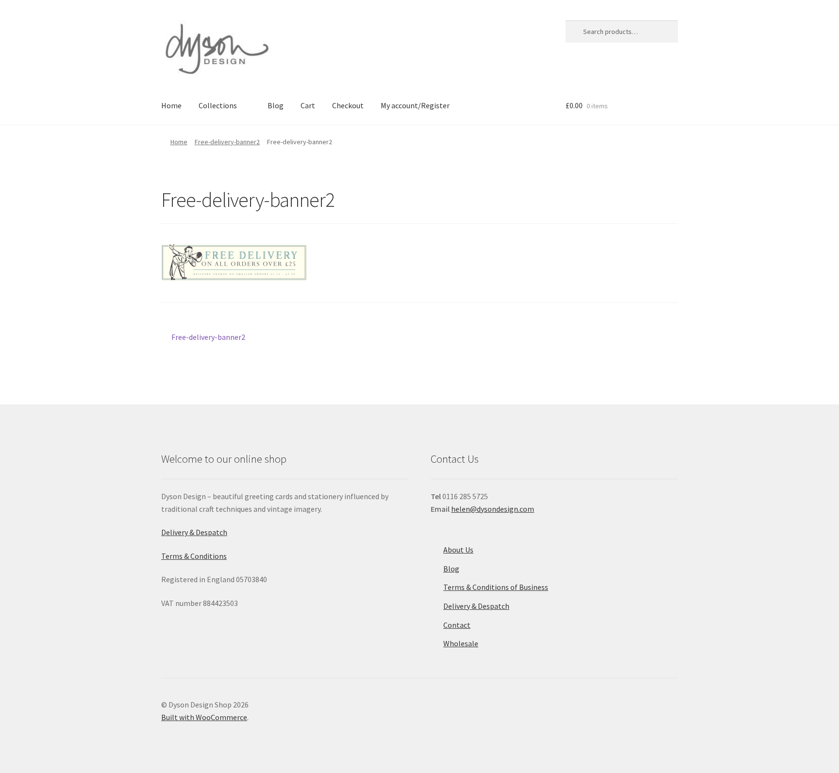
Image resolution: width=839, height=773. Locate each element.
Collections (218, 105)
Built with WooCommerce (204, 717)
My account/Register (415, 105)
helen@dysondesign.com (492, 509)
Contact (456, 625)
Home (171, 105)
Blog (276, 105)
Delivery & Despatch (194, 532)
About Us (458, 550)
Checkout (348, 105)
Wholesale (460, 643)
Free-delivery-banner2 (227, 141)
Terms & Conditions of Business (495, 587)
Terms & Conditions (194, 556)
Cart (308, 105)
